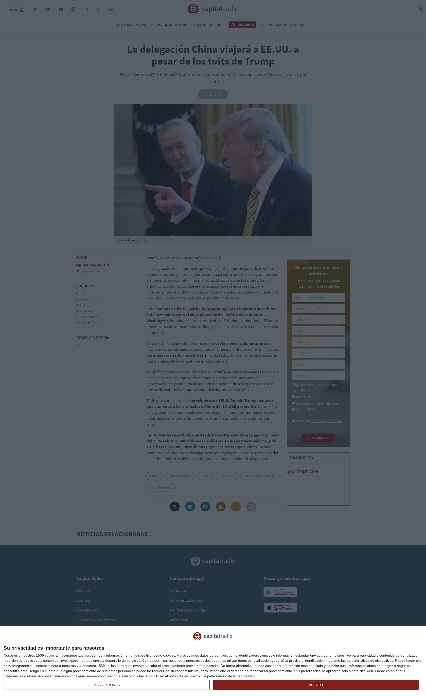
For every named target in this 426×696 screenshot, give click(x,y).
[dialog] (213, 661)
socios (50, 655)
